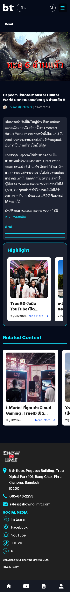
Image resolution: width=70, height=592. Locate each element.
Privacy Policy (11, 566)
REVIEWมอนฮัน (15, 217)
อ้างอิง (9, 226)
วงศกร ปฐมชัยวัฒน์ (21, 107)
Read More (35, 315)
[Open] (63, 7)
